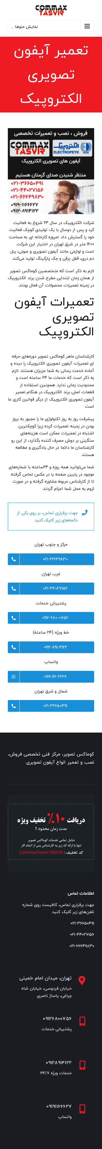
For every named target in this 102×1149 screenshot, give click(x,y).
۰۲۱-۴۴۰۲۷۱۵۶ (82, 934)
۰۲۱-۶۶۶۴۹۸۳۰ (82, 946)
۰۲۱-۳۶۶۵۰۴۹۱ (82, 923)
